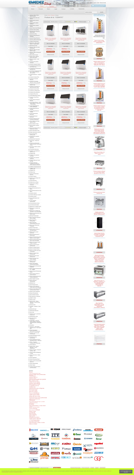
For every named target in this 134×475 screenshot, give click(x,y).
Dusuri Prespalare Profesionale (33, 134)
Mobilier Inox (32, 283)
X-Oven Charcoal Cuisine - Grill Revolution (35, 367)
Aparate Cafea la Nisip (34, 29)
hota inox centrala (36, 407)
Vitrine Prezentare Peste (35, 359)
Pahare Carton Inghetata (35, 291)
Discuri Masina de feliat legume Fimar (34, 122)
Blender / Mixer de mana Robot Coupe (35, 50)
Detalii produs (50, 51)
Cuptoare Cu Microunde (35, 90)
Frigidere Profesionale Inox (35, 166)
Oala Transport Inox (34, 284)
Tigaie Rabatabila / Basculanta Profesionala (35, 331)
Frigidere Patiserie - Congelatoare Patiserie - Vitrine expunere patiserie (35, 163)
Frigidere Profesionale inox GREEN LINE (35, 168)
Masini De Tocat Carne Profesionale (34, 256)
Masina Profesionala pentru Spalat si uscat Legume (35, 237)
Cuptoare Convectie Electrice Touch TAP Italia (35, 82)
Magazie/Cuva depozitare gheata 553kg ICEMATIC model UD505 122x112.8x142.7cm (81, 108)
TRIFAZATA (36, 421)
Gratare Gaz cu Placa (34, 182)
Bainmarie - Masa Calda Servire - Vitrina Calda (34, 43)
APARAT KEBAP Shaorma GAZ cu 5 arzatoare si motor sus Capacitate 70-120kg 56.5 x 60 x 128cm (99, 63)
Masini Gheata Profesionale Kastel (35, 272)
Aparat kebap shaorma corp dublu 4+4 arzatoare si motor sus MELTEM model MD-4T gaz (99, 235)
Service (41, 6)
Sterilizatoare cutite (34, 316)
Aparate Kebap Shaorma (35, 38)
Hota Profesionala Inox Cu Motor (35, 188)
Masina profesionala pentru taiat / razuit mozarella (35, 240)
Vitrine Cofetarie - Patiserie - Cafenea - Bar (35, 350)
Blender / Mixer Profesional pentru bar (35, 53)
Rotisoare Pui (32, 304)
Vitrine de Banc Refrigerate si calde (35, 353)
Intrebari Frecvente (75, 468)
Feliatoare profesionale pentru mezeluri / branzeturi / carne (35, 144)
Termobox (32, 325)
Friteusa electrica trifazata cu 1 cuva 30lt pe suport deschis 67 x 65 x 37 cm (99, 172)
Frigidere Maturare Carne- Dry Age (35, 161)
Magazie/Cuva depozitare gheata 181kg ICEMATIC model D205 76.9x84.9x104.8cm (65, 74)
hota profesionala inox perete (37, 379)
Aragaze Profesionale (34, 41)
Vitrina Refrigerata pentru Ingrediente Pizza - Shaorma (35, 340)
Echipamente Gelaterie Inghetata (34, 137)
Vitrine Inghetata (33, 357)
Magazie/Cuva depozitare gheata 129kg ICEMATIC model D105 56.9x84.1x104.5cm (65, 40)
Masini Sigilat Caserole (34, 278)
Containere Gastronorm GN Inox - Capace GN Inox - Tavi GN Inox (35, 72)
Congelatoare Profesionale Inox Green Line (35, 66)
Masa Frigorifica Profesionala (33, 220)
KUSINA (31, 404)
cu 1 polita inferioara (33, 420)
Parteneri (52, 15)
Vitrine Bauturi (33, 344)
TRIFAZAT (32, 400)
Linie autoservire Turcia (34, 203)
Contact (63, 9)
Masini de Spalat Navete (35, 247)
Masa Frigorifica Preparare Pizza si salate (35, 218)
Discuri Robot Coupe (34, 123)
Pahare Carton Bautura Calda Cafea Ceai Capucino (35, 287)
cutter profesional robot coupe (34, 373)
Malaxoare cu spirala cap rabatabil (35, 208)
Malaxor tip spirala (32, 413)
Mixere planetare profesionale (33, 281)
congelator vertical (32, 378)
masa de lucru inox (34, 396)
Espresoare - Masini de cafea (34, 141)
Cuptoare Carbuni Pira (34, 77)
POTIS (36, 402)
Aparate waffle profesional (35, 39)
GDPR (92, 468)
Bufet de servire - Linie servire (34, 59)
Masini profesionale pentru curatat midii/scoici (35, 277)
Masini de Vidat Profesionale (33, 261)
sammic (31, 408)
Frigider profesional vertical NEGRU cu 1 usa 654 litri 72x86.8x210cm (99, 213)
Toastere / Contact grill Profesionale (34, 333)
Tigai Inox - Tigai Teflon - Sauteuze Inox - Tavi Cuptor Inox (35, 327)
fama (38, 417)
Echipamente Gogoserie (35, 138)
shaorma (31, 393)
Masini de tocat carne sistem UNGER (34, 259)
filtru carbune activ (33, 380)
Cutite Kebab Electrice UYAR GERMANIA (34, 106)
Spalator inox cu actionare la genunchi (35, 314)
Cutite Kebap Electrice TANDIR (34, 111)
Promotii (41, 9)
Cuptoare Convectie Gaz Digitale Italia (35, 84)
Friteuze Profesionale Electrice (34, 174)
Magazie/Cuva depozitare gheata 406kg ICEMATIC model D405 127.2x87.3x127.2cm (50, 108)
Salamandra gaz (33, 308)
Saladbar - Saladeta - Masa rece (35, 307)
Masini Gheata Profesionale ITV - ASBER (35, 269)
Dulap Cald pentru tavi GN (35, 132)
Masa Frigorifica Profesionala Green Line (35, 223)
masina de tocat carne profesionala (38, 397)
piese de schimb (33, 391)
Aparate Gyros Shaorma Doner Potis (35, 32)
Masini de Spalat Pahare (35, 248)
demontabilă (31, 421)
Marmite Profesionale (34, 215)
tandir (36, 390)
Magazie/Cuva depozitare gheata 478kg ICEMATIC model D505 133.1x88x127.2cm (65, 108)
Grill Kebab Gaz (33, 186)
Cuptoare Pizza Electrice (35, 92)
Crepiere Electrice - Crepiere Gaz (35, 75)
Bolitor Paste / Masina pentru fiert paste (34, 57)
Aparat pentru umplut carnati (34, 26)
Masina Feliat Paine (34, 227)
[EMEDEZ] (39, 3)
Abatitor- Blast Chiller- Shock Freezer (34, 16)
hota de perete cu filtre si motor (37, 422)
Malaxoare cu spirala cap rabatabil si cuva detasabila (35, 211)
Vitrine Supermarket (34, 363)
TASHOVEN (81, 9)
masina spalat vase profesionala (37, 374)
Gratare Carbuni (33, 176)
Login (55, 9)
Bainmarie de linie (33, 45)
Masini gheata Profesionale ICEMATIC (35, 266)
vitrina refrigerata (33, 414)
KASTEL (35, 408)
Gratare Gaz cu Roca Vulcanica (34, 184)
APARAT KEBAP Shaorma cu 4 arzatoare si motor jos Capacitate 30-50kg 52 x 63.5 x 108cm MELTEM (99, 85)
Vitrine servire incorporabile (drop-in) (35, 361)
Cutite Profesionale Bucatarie (34, 114)
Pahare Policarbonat (34, 293)
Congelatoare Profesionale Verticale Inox (35, 69)
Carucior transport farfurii (35, 64)
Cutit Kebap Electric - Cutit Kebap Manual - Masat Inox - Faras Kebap (35, 103)
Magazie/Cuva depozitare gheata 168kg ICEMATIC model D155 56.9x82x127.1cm (50, 74)
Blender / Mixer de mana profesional (35, 48)
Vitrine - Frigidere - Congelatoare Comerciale (35, 343)
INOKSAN (102, 468)
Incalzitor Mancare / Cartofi (35, 194)
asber (30, 407)
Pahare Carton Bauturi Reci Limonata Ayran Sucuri (35, 289)
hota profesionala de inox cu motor (37, 401)
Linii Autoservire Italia (34, 204)
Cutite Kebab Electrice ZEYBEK (34, 109)
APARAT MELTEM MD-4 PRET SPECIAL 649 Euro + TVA (99, 37)
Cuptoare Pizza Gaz (34, 93)
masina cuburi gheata (34, 383)
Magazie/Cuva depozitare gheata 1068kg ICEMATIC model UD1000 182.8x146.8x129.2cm (81, 40)
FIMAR (31, 376)
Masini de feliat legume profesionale (34, 245)
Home (32, 9)
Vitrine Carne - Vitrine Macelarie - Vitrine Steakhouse (34, 347)
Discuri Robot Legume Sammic (34, 126)
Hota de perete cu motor (34, 384)
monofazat (36, 393)
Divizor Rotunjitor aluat (34, 130)
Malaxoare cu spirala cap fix (35, 206)
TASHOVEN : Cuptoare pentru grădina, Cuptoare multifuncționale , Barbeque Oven (35, 322)
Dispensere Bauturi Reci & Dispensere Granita (35, 128)
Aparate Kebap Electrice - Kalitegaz (35, 36)
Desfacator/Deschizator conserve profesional (34, 119)
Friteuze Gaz (32, 172)
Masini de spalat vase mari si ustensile (35, 251)
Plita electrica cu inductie (35, 296)
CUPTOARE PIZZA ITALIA (35, 95)
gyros (34, 376)
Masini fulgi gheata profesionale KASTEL (34, 264)
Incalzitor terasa (33, 196)
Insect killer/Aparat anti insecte (34, 198)
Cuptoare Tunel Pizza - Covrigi (34, 98)
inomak (38, 410)
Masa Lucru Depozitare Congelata (34, 226)
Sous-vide (32, 312)
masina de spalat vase (33, 377)
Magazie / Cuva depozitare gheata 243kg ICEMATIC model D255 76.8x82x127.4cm (50, 40)
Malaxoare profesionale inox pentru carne (35, 214)
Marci (48, 9)
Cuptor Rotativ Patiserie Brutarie (35, 100)
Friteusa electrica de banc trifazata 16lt (99, 193)
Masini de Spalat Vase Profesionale (34, 254)
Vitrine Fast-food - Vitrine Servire (35, 355)
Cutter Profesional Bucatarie (33, 116)
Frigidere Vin (32, 170)
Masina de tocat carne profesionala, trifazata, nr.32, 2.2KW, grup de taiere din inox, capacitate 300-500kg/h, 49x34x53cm (99, 131)
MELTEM (37, 385)
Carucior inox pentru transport (34, 62)
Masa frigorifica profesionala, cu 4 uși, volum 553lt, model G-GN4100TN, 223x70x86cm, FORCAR (99, 305)
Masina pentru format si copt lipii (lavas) (35, 230)
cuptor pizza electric (35, 418)
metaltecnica (33, 417)
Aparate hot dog (33, 33)
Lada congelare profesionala (33, 201)
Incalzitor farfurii (33, 193)
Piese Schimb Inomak (34, 294)
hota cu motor (33, 424)
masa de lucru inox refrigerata (36, 388)
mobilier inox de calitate (34, 382)
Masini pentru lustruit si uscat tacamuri (35, 274)
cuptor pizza (32, 402)
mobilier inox (32, 387)
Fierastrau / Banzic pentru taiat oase (35, 147)
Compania (33, 6)
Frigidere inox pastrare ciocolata (34, 155)
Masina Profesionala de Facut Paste (34, 235)
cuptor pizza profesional (34, 398)
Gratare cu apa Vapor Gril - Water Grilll (35, 178)
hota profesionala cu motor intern (37, 405)
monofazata (32, 412)
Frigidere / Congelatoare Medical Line (35, 151)
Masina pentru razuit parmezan (34, 232)
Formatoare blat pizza (34, 149)
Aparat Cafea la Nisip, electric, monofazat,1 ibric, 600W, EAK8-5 (99, 41)
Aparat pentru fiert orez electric (34, 18)
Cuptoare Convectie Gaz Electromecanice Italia (35, 87)
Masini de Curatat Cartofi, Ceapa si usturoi (35, 243)
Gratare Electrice (33, 180)
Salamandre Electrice (34, 310)
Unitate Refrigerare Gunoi (35, 335)
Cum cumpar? (85, 468)
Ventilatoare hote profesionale (33, 337)
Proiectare (52, 6)
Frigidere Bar (32, 153)
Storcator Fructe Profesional (33, 318)
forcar (31, 372)
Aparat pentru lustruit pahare (34, 21)
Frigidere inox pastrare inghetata (34, 158)
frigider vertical (32, 415)
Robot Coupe (32, 299)
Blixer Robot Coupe (34, 54)
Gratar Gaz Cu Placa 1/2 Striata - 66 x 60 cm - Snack (99, 153)
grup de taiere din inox (33, 389)
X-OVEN (72, 9)
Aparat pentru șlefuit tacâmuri (34, 23)
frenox (38, 420)
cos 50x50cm (32, 385)
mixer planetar (32, 390)
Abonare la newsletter (34, 467)
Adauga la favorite (50, 54)
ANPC (96, 468)
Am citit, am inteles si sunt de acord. (126, 471)
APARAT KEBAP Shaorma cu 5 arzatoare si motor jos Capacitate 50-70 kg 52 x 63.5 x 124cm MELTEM (99, 108)
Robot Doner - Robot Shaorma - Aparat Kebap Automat (35, 302)
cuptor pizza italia (34, 394)
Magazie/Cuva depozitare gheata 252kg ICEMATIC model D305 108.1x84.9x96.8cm (81, 74)
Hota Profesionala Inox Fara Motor (35, 191)
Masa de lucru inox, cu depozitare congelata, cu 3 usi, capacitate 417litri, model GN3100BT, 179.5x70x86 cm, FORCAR (99, 283)
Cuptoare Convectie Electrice (34, 79)
